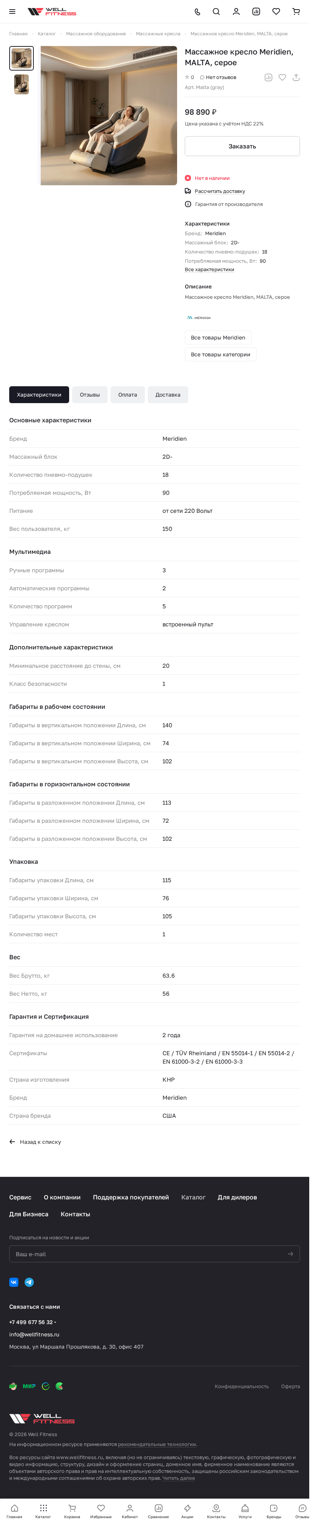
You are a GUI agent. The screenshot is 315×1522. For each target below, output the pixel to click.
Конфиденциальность (242, 1386)
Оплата (127, 394)
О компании (62, 1197)
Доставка (168, 394)
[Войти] (236, 11)
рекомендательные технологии (157, 1444)
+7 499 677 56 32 (31, 1322)
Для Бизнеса (28, 1214)
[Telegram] (29, 1282)
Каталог (193, 1197)
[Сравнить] (268, 77)
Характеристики (39, 394)
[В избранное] (282, 77)
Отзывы (90, 394)
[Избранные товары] (276, 11)
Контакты (75, 1214)
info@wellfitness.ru (34, 1334)
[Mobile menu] (12, 11)
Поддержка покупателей (131, 1197)
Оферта (290, 1386)
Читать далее (178, 1478)
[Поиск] (216, 11)
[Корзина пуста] (296, 11)
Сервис (20, 1197)
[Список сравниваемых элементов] (256, 11)
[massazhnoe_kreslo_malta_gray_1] (107, 115)
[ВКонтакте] (13, 1282)
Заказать (242, 146)
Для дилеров (237, 1197)
